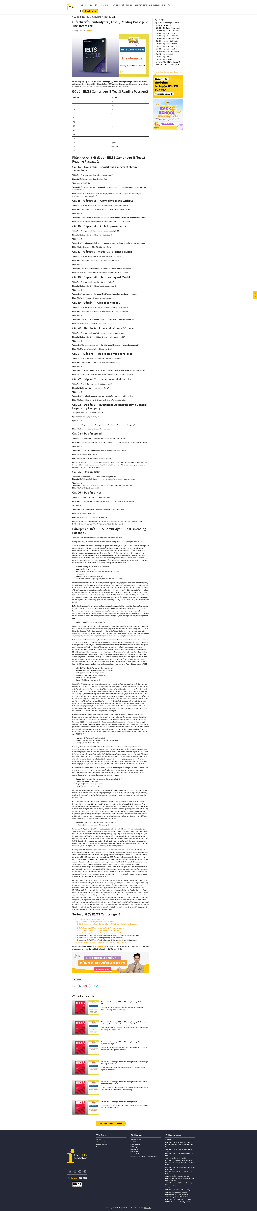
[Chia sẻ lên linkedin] (91, 986)
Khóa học (104, 5)
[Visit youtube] (79, 1171)
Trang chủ (83, 5)
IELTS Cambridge (110, 17)
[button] (90, 11)
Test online (116, 5)
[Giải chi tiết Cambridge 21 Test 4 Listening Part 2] (85, 1107)
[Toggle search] (80, 11)
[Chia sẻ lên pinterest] (85, 986)
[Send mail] (84, 1171)
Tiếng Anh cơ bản (136, 1139)
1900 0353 (82, 1178)
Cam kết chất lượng (102, 1144)
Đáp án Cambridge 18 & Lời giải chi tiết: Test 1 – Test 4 (94, 922)
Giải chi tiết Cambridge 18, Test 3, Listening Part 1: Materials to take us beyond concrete (106, 924)
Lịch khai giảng (154, 5)
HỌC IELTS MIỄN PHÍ (98, 947)
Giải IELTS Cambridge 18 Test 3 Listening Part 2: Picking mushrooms (99, 928)
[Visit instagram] (74, 1171)
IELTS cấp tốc (134, 1149)
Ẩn (163, 20)
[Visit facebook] (70, 1171)
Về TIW (98, 1139)
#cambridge (77, 979)
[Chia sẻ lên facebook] (80, 986)
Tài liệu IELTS (96, 17)
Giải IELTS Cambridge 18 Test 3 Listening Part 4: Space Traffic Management (101, 933)
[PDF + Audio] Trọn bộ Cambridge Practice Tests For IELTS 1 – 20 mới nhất (101, 943)
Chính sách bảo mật (102, 1142)
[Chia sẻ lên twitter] (96, 986)
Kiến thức (166, 5)
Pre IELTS (133, 1142)
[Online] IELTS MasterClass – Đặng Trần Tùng (144, 1156)
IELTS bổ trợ (134, 1151)
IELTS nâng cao (135, 1147)
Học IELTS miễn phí (140, 5)
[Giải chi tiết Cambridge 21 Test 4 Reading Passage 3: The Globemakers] (85, 1007)
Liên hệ (98, 1147)
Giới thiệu (93, 5)
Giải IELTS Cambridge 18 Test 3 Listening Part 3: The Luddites (97, 930)
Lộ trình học (127, 5)
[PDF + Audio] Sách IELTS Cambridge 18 (89, 919)
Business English (135, 1154)
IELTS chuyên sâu (135, 1144)
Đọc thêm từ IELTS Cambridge (111, 1123)
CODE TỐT (147, 1208)
